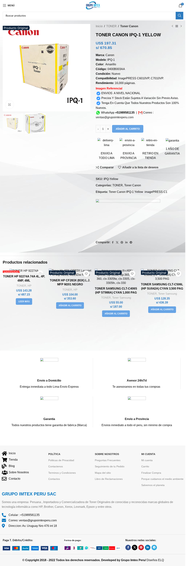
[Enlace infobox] (49, 373)
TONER (111, 26)
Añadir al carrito (128, 129)
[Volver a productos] (177, 26)
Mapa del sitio (103, 472)
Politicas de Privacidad (61, 460)
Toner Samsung (121, 297)
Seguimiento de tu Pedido (109, 466)
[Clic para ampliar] (9, 105)
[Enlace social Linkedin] (126, 242)
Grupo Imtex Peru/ (133, 560)
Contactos (54, 478)
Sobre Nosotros (107, 454)
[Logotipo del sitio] (93, 5)
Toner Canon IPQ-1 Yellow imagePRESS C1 (138, 191)
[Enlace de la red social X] (117, 242)
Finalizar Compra (151, 472)
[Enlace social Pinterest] (122, 242)
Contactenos (55, 466)
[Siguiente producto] (181, 26)
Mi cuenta (147, 460)
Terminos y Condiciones (62, 472)
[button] (70, 305)
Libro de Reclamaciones (109, 478)
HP (29, 285)
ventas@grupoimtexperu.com (115, 117)
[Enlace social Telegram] (131, 242)
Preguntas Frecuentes (107, 460)
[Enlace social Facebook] (112, 242)
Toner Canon (129, 26)
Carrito (145, 466)
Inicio (99, 26)
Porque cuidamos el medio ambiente (162, 478)
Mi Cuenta (148, 454)
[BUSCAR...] (179, 15)
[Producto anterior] (172, 26)
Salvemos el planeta (153, 485)
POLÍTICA (54, 454)
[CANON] (128, 217)
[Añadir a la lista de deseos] (86, 273)
